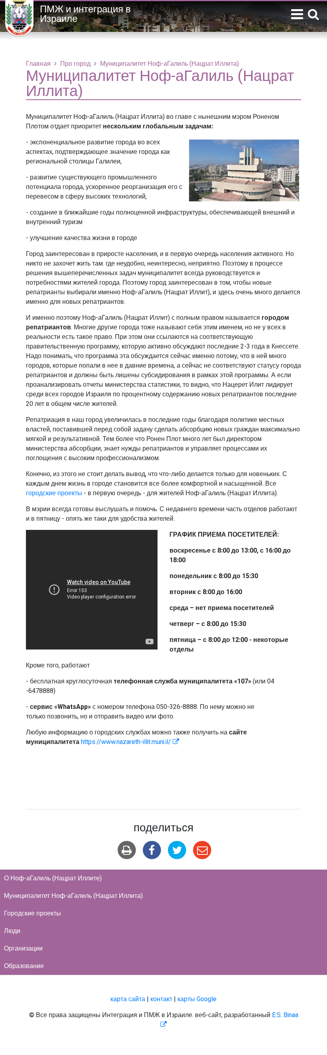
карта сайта (127, 999)
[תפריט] (297, 14)
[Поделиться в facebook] (151, 850)
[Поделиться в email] (202, 850)
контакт (161, 999)
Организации (23, 948)
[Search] (313, 15)
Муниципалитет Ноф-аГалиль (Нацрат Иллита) (73, 896)
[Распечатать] (126, 850)
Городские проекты (32, 913)
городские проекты (54, 493)
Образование (24, 966)
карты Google (197, 999)
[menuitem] (163, 878)
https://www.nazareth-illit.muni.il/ (130, 742)
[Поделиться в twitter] (177, 850)
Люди (12, 931)
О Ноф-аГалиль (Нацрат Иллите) (53, 878)
